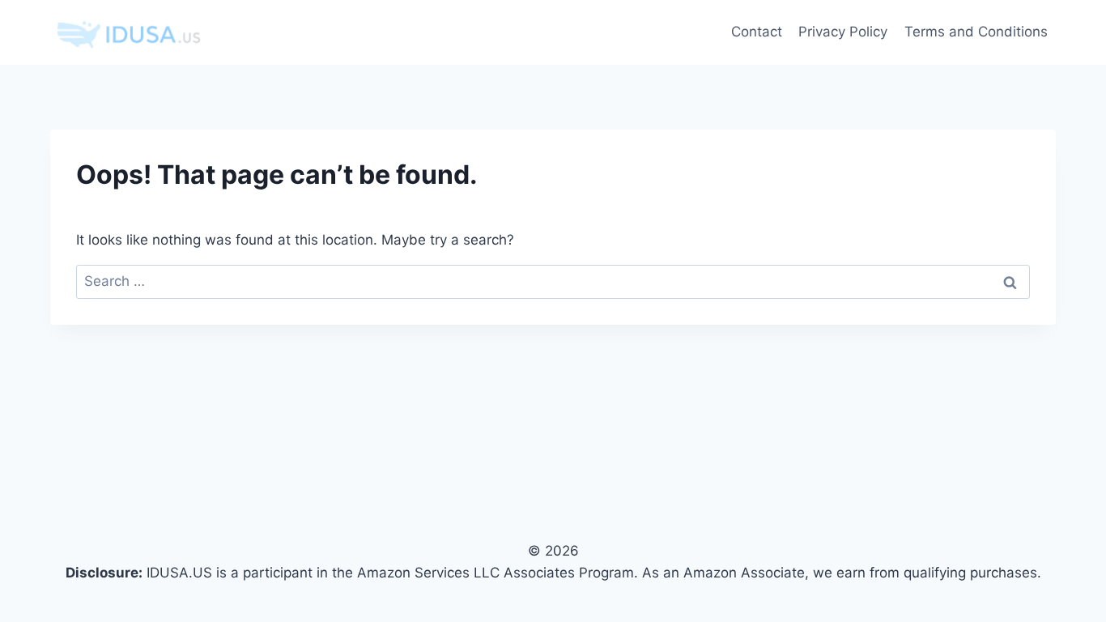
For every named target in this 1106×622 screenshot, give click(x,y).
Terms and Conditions (976, 31)
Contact (756, 31)
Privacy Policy (842, 31)
